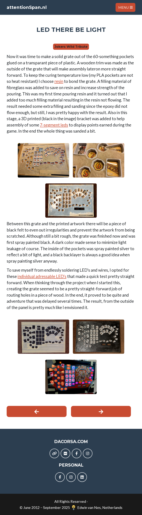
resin (58, 81)
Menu (124, 7)
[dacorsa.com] (54, 453)
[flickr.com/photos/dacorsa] (65, 453)
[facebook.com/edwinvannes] (60, 477)
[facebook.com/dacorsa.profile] (76, 453)
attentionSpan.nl (27, 7)
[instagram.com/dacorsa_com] (87, 453)
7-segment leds (54, 124)
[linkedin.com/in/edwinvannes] (82, 477)
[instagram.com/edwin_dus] (71, 477)
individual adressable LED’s (42, 276)
